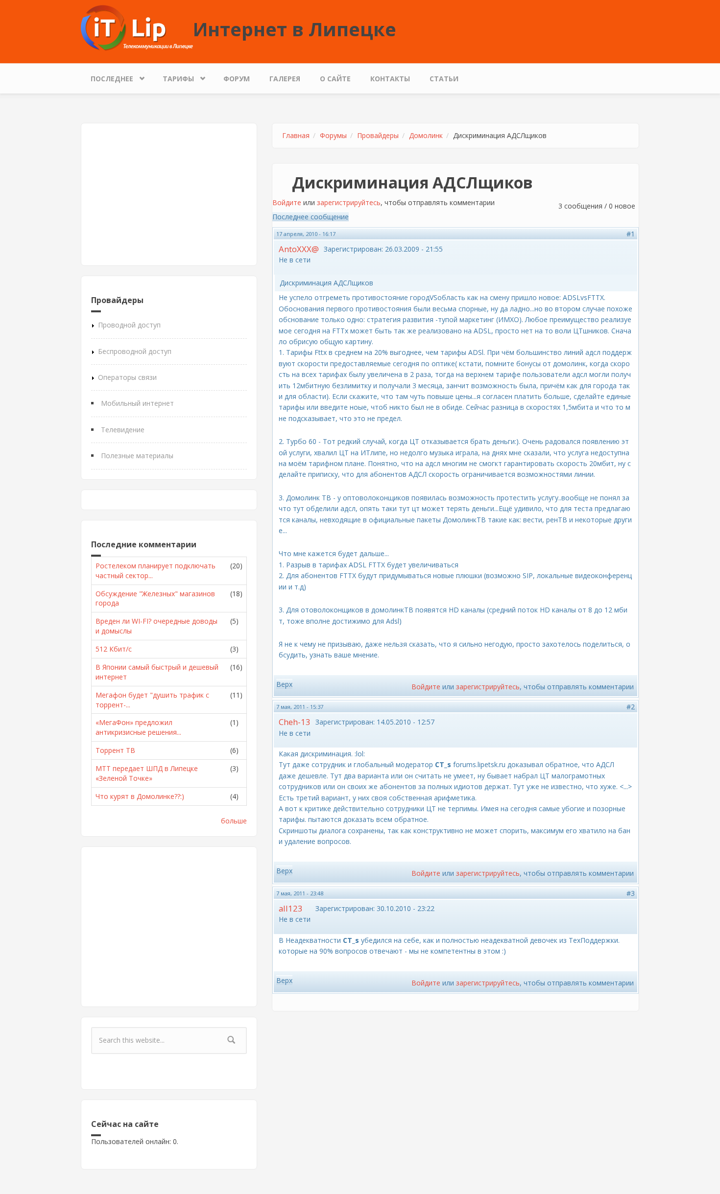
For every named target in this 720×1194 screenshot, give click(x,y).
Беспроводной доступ (134, 351)
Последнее (107, 76)
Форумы (333, 135)
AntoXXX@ (299, 249)
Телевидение (122, 429)
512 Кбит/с (114, 649)
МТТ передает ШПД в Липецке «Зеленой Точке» (147, 773)
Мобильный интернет (137, 403)
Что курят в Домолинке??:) (140, 796)
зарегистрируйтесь (349, 202)
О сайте (335, 78)
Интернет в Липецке (294, 29)
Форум (236, 78)
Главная (296, 135)
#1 (630, 233)
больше (234, 820)
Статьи (444, 78)
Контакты (390, 78)
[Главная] (137, 27)
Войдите (286, 202)
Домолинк (426, 135)
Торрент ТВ (115, 750)
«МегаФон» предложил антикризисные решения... (138, 727)
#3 (630, 893)
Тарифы (173, 76)
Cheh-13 (295, 721)
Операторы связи (127, 377)
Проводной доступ (129, 324)
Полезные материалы (137, 455)
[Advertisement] (169, 194)
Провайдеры (378, 135)
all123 (291, 908)
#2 (630, 706)
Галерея (284, 78)
